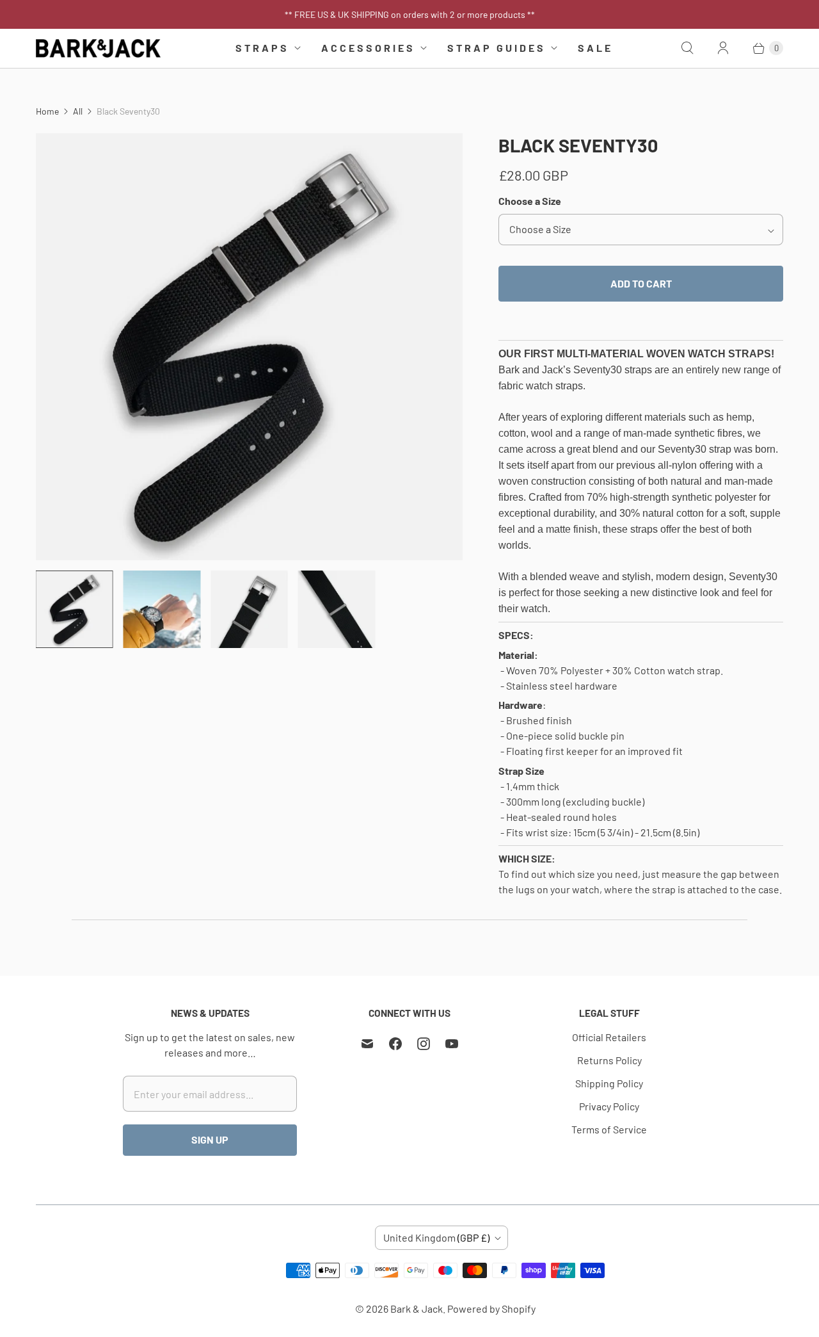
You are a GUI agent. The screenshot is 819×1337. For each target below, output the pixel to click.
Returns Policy (609, 1060)
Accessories (368, 48)
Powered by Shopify (491, 1308)
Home (47, 111)
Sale (595, 48)
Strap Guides (496, 48)
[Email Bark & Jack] (367, 1044)
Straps (262, 48)
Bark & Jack (416, 1308)
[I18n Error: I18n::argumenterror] (74, 609)
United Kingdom (436, 1237)
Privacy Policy (609, 1106)
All (78, 111)
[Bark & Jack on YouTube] (452, 1044)
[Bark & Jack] (98, 48)
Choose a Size (529, 201)
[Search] (687, 48)
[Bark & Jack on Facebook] (395, 1044)
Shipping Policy (609, 1083)
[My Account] (723, 48)
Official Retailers (609, 1037)
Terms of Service (609, 1129)
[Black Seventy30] (249, 346)
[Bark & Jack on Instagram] (424, 1044)
